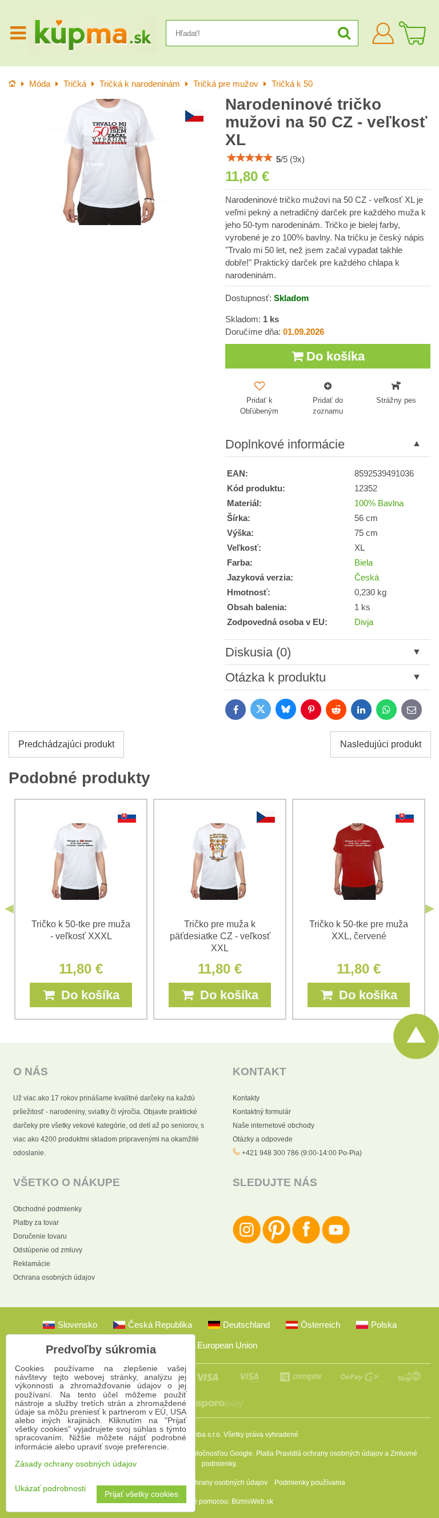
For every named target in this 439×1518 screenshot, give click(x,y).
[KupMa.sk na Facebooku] (306, 1241)
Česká (366, 577)
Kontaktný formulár (262, 1112)
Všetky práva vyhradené (261, 1435)
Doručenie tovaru (40, 1236)
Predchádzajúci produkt (66, 744)
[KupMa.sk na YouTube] (336, 1241)
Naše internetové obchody (273, 1126)
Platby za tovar (36, 1223)
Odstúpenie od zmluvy (47, 1250)
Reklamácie (31, 1264)
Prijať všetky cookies (141, 1494)
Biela (363, 562)
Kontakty (246, 1098)
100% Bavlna (379, 503)
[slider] (250, 157)
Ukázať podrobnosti (50, 1488)
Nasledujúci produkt (380, 744)
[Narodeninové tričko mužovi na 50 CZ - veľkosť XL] (111, 162)
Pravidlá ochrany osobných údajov (329, 1453)
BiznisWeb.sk (252, 1501)
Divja (363, 622)
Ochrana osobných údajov (54, 1277)
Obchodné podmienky (47, 1209)
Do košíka (334, 356)
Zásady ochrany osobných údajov (215, 1483)
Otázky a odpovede (263, 1139)
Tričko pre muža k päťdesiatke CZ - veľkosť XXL (220, 936)
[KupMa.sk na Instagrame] (247, 1241)
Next (430, 909)
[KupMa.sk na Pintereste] (276, 1241)
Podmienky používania (309, 1483)
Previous (9, 909)
